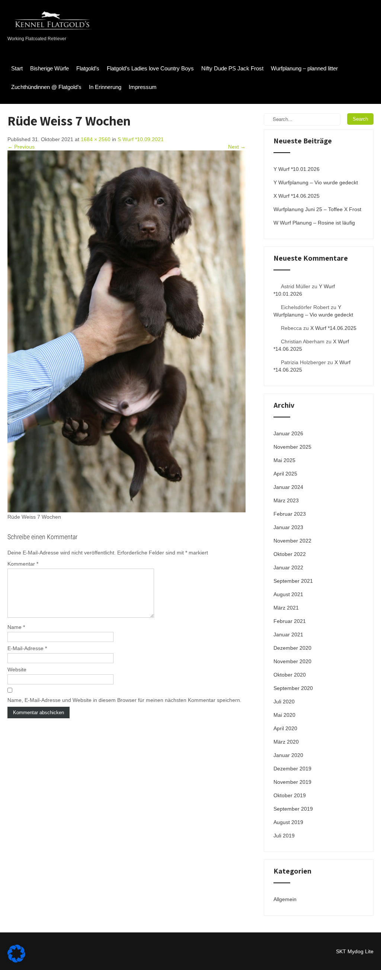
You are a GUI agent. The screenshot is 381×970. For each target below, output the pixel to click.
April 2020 (285, 728)
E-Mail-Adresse (27, 648)
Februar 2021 (289, 621)
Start (17, 68)
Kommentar (22, 564)
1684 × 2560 (96, 139)
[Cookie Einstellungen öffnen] (16, 961)
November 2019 (292, 782)
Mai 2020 (284, 715)
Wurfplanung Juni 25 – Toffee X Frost (317, 209)
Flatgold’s (87, 68)
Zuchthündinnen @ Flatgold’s (46, 87)
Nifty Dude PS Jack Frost (232, 68)
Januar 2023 (288, 527)
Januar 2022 (288, 567)
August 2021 (288, 594)
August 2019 (288, 822)
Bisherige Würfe (49, 68)
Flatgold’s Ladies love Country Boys (150, 68)
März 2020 (286, 742)
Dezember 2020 (292, 648)
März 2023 (286, 500)
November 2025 (292, 447)
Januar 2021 (288, 634)
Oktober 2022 (289, 554)
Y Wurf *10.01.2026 (296, 169)
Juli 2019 (284, 836)
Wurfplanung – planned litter (304, 68)
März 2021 (286, 608)
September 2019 (293, 809)
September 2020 (293, 688)
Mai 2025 (284, 460)
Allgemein (285, 899)
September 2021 (293, 581)
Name (16, 627)
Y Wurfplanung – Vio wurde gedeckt (315, 182)
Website (16, 669)
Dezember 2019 (292, 769)
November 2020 (292, 661)
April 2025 (285, 474)
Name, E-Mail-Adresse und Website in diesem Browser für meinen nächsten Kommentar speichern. (124, 700)
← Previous (21, 147)
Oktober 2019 (289, 795)
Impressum (143, 87)
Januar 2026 (288, 433)
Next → (237, 147)
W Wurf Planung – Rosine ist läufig (314, 223)
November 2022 (292, 541)
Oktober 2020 (289, 675)
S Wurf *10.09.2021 (141, 139)
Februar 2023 (289, 514)
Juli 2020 (284, 702)
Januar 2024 (288, 487)
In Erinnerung (105, 87)
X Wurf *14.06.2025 (296, 196)
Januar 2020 (288, 755)
